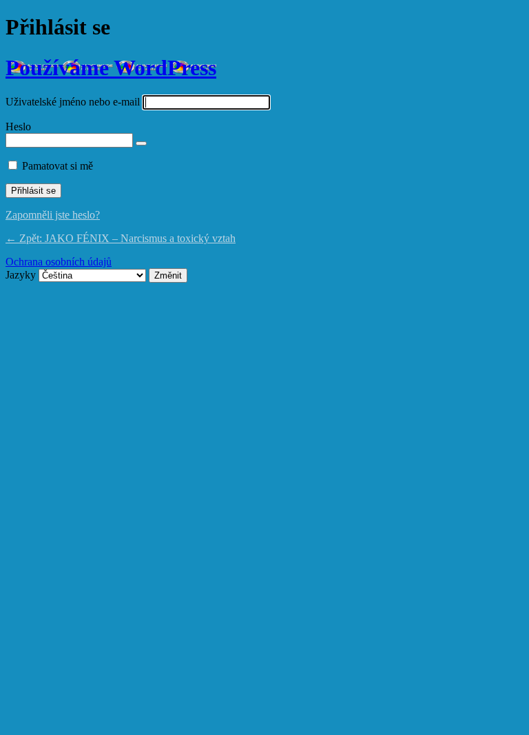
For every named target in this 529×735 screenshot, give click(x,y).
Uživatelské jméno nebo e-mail (73, 102)
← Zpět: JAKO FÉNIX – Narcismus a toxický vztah (121, 238)
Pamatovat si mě (57, 166)
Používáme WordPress (111, 67)
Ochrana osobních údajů (59, 262)
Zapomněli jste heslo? (53, 215)
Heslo (18, 126)
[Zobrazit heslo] (141, 143)
